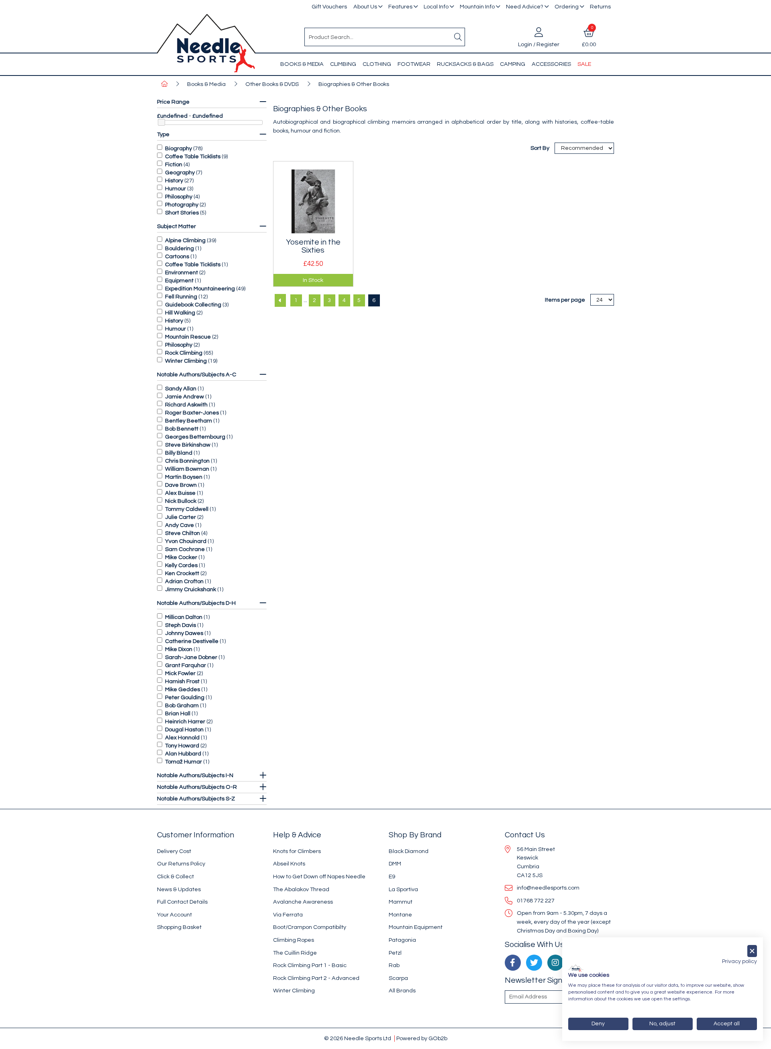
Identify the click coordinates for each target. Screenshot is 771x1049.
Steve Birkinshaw (187, 445)
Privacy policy (739, 961)
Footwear (414, 64)
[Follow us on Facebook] (513, 963)
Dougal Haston (184, 730)
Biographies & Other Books (353, 84)
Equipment (179, 281)
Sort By (540, 148)
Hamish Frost (182, 681)
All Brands (402, 991)
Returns (600, 7)
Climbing (343, 64)
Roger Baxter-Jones (192, 413)
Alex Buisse (180, 493)
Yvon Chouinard (185, 541)
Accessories (551, 64)
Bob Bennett (181, 429)
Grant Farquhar (185, 665)
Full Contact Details (182, 902)
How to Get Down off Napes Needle (319, 876)
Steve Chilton (182, 533)
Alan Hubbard (183, 754)
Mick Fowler (180, 673)
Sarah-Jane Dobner (191, 657)
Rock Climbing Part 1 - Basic (310, 965)
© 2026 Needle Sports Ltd (357, 1038)
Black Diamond (408, 851)
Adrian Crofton (184, 581)
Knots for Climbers (297, 851)
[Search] (458, 37)
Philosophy (178, 197)
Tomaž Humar (183, 762)
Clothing (377, 64)
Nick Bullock (180, 501)
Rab (394, 965)
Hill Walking (180, 313)
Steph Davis (180, 625)
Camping (512, 64)
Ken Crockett (182, 573)
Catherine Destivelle (191, 641)
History (174, 181)
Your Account (174, 915)
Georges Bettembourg (195, 437)
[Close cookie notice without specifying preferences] (752, 951)
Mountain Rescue (188, 337)
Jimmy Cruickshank (190, 589)
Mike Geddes (182, 689)
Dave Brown (181, 485)
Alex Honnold (182, 738)
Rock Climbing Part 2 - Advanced (316, 978)
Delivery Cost (174, 851)
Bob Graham (182, 705)
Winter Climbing (186, 361)
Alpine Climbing (185, 240)
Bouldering (179, 248)
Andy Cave (179, 525)
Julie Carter (180, 517)
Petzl (395, 953)
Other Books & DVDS (272, 84)
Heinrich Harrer (185, 721)
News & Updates (179, 889)
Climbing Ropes (293, 940)
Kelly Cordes (181, 565)
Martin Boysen (183, 477)
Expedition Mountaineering (200, 289)
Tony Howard (182, 746)
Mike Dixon (178, 649)
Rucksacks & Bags (465, 64)
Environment (181, 272)
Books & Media (302, 64)
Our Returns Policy (181, 864)
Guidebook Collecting (193, 305)
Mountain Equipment (416, 927)
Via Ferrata (288, 915)
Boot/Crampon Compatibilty (309, 927)
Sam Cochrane (185, 549)
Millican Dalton (183, 617)
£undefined (172, 116)
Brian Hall (177, 713)
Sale (584, 64)
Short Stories (182, 213)
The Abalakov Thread (301, 889)
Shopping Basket (179, 927)
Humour (175, 189)
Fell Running (181, 297)
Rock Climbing (183, 353)
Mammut (400, 902)
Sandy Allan (180, 389)
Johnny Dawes (184, 633)
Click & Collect (175, 876)
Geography (180, 172)
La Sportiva (403, 889)
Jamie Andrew (184, 397)
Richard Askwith (186, 405)
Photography (181, 205)
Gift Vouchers (329, 7)
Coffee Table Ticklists (192, 156)
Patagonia (402, 940)
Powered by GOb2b (421, 1038)
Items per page (565, 300)
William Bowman (187, 469)
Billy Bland (178, 453)
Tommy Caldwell (186, 509)
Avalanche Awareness (303, 902)
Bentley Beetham (188, 421)
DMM (395, 864)
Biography (178, 148)
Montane (400, 915)
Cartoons (177, 256)
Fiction (173, 164)
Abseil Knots (289, 864)
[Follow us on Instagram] (555, 963)
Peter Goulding (184, 697)
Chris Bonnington (187, 461)
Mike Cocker (181, 557)
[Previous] (280, 300)
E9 (392, 876)
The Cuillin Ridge (295, 953)
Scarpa (398, 978)
